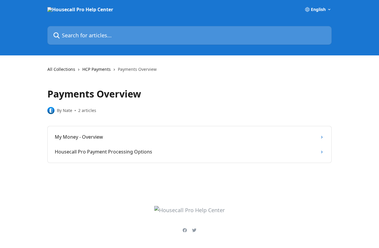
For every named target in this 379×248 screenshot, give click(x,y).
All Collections (61, 69)
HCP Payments (96, 69)
